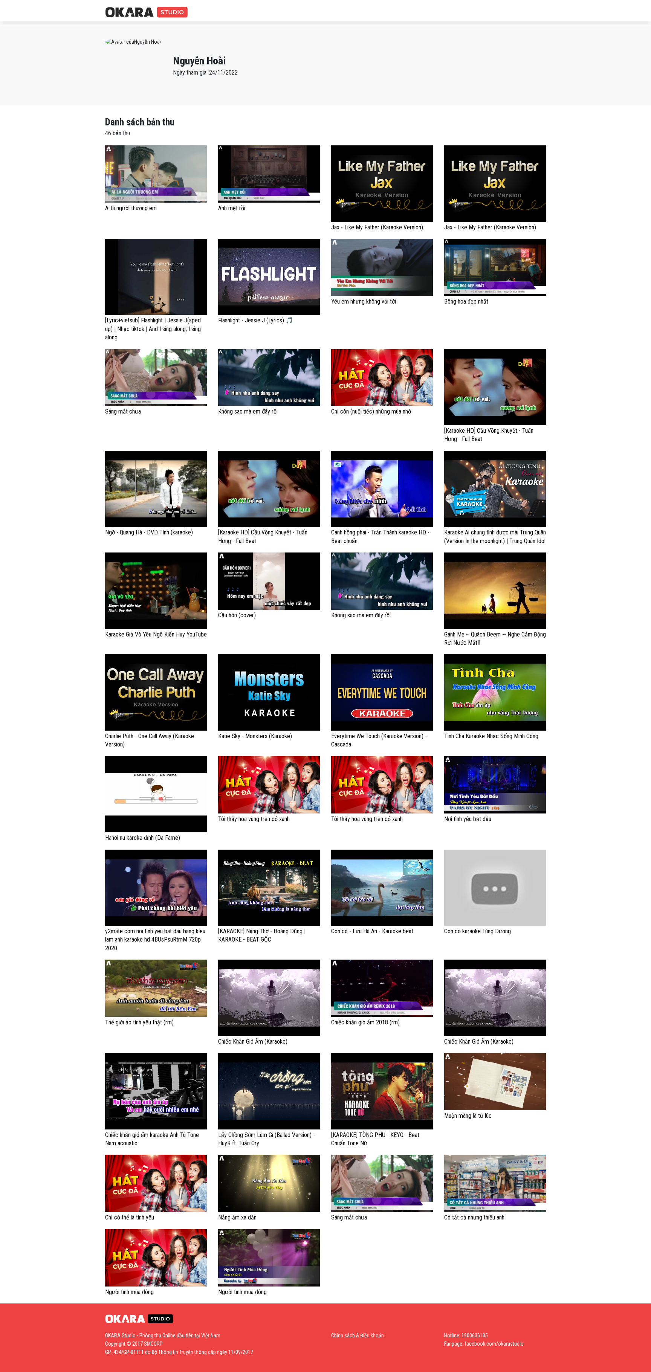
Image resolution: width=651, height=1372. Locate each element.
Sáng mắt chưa (123, 411)
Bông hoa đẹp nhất (466, 301)
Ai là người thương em (131, 208)
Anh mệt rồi (231, 208)
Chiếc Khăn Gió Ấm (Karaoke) (252, 1041)
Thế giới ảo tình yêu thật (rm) (139, 1022)
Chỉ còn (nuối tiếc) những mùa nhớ (371, 411)
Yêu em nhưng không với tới (363, 301)
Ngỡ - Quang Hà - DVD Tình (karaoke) (149, 532)
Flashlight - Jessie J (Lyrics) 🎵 (255, 320)
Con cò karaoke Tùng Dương (477, 931)
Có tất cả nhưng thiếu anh (474, 1217)
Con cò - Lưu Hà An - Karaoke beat (372, 931)
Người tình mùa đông (129, 1292)
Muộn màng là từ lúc (468, 1115)
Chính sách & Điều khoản (357, 1335)
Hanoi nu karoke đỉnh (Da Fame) (142, 837)
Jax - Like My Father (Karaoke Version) (377, 227)
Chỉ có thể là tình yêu (129, 1217)
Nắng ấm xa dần (237, 1217)
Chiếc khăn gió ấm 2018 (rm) (365, 1022)
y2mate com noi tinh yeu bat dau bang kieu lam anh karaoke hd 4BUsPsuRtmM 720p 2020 (155, 940)
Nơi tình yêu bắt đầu (467, 819)
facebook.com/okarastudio (494, 1344)
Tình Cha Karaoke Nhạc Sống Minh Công (491, 736)
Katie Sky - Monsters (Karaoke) (255, 736)
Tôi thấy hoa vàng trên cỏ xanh (254, 819)
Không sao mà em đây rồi (248, 411)
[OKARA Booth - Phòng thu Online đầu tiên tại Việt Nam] (146, 13)
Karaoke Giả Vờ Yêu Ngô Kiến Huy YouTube (156, 634)
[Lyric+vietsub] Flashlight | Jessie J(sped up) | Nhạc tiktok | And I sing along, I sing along (153, 329)
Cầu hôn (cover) (237, 615)
